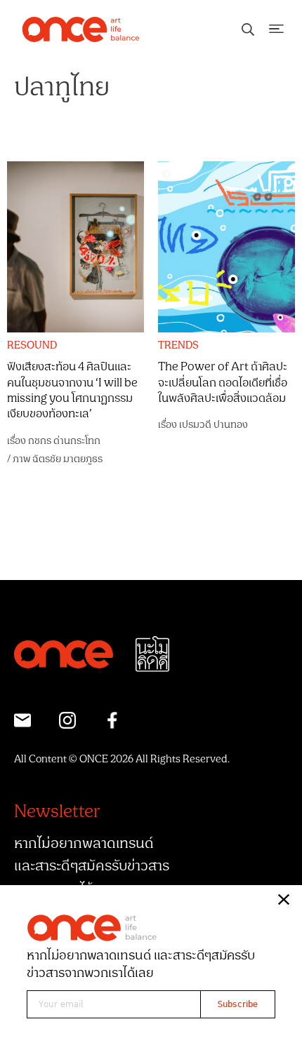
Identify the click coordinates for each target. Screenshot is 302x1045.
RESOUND (32, 346)
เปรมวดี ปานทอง (213, 425)
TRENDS (178, 346)
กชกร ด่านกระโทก (64, 441)
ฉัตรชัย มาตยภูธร (67, 459)
